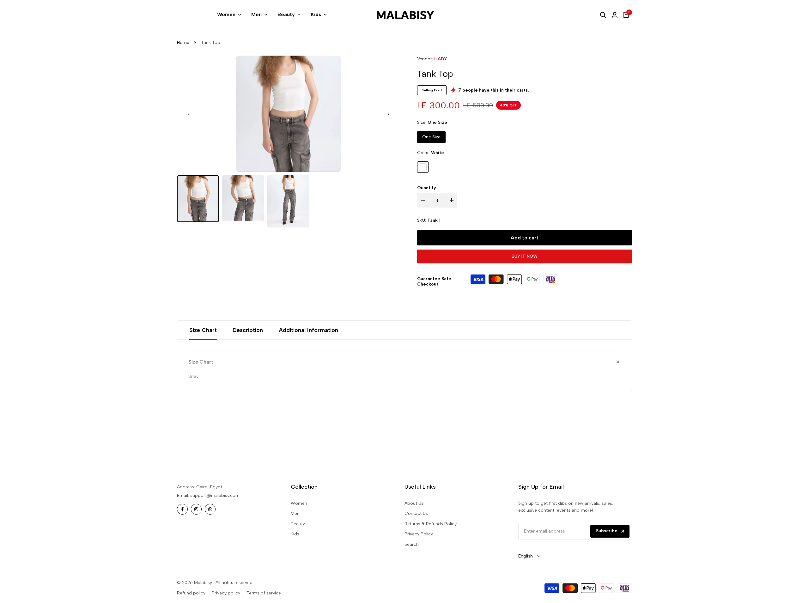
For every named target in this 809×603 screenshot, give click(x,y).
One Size (431, 137)
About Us (413, 503)
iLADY (440, 59)
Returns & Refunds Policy (430, 524)
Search (411, 544)
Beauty (298, 524)
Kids (295, 534)
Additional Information (308, 330)
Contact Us (416, 513)
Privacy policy (226, 593)
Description (248, 330)
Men (295, 513)
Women (299, 503)
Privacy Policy (418, 534)
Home (183, 42)
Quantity (426, 187)
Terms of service (263, 593)
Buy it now (525, 256)
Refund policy (191, 593)
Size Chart (203, 330)
